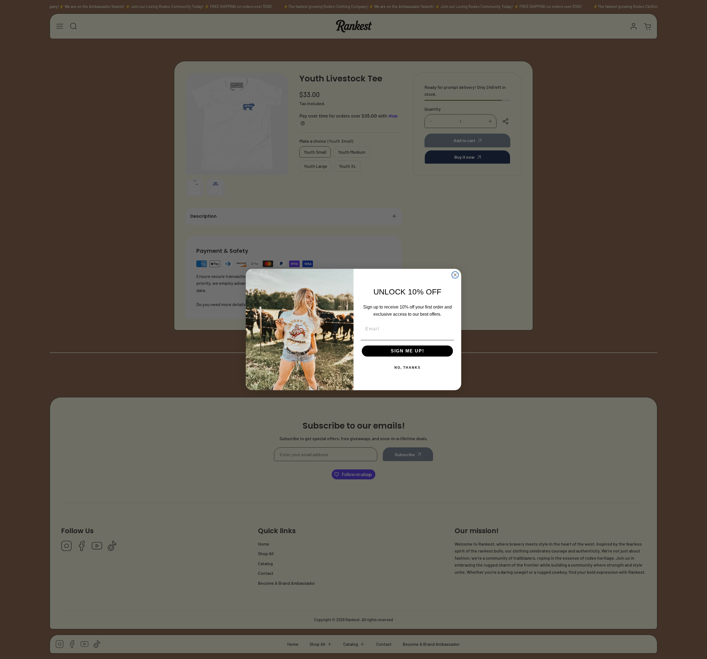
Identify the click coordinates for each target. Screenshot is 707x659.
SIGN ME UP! (407, 351)
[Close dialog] (455, 275)
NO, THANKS (407, 368)
